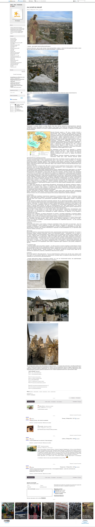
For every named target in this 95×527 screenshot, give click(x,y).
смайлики (37, 488)
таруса (11, 33)
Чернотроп (12, 61)
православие (20, 31)
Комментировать (30, 401)
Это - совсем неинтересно (36, 372)
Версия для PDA (85, 521)
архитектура (16, 27)
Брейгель (12, 59)
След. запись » (59, 401)
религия (16, 32)
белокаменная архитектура (14, 28)
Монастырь (12, 40)
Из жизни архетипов (14, 55)
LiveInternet (12, 1)
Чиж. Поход (12, 81)
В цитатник (79, 414)
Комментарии (19, 4)
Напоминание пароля (43, 486)
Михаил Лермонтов (14, 53)
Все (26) (23, 71)
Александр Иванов (13, 63)
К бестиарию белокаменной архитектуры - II (40, 385)
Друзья (15, 4)
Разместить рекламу (85, 523)
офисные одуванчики (13, 31)
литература (12, 30)
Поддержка (73, 1)
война (23, 28)
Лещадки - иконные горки (37, 378)
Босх (11, 65)
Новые (80, 401)
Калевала (12, 51)
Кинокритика (12, 39)
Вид (76, 1)
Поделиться (78, 397)
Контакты (85, 522)
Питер (11, 47)
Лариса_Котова (42, 406)
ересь (49, 391)
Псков (11, 49)
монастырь (17, 30)
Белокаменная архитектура (15, 42)
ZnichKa (10, 6)
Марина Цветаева (13, 60)
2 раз (32, 393)
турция (40, 391)
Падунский (41, 426)
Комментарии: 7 (17, 82)
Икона (11, 50)
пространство (12, 32)
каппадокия (53, 391)
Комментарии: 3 (18, 84)
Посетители (19, 109)
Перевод (12, 54)
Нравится (73, 397)
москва (20, 30)
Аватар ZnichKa (17, 14)
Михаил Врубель (13, 64)
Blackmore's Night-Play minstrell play (17, 79)
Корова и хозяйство (14, 48)
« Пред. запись (47, 401)
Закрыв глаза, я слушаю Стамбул (38, 381)
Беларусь (12, 41)
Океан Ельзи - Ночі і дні (14, 83)
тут (70, 215)
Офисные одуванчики (14, 52)
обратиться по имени (49, 406)
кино (23, 29)
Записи (11, 4)
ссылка (50, 407)
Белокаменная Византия (36, 388)
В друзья (18, 20)
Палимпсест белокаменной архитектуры (39, 386)
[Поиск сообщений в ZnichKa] (21, 97)
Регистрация (29, 486)
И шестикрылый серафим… (37, 374)
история (20, 29)
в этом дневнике (14, 99)
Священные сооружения (15, 57)
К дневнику (53, 401)
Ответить (71, 414)
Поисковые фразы (20, 110)
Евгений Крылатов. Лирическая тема (17, 77)
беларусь (20, 27)
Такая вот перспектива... (36, 376)
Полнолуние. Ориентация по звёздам (39, 382)
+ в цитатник (40, 9)
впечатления (13, 29)
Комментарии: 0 (18, 80)
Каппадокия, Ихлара (14, 44)
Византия (12, 38)
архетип (11, 27)
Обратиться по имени (47, 422)
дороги (17, 29)
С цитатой (75, 414)
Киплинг (11, 58)
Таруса (11, 43)
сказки (19, 32)
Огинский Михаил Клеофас (15, 62)
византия (20, 28)
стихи (21, 32)
